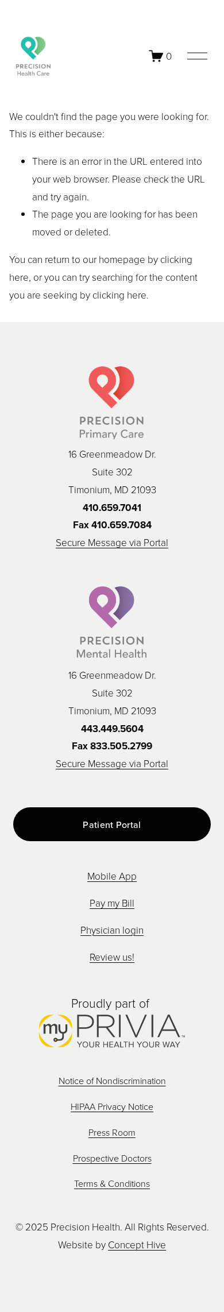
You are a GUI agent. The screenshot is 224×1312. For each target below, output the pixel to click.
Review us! (112, 956)
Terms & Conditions (112, 1183)
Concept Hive (137, 1244)
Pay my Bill (112, 903)
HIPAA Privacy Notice (112, 1106)
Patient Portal (112, 824)
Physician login (112, 929)
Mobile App (112, 876)
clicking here (119, 294)
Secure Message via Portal (112, 542)
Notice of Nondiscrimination (112, 1080)
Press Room (112, 1132)
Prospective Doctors (112, 1158)
